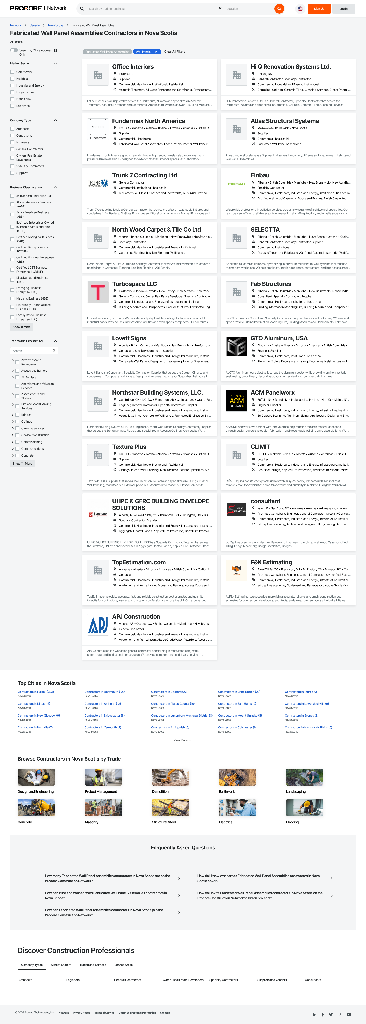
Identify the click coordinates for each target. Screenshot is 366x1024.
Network (56, 8)
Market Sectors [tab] (61, 965)
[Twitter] (331, 1015)
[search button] (279, 9)
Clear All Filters (174, 51)
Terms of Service (104, 1012)
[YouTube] (349, 1014)
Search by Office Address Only (35, 52)
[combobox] (248, 8)
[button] (12, 71)
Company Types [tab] (32, 965)
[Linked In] (314, 1015)
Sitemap (165, 1012)
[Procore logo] (26, 8)
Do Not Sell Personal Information (137, 1012)
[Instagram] (339, 1015)
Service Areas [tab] (124, 965)
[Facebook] (323, 1015)
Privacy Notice (81, 1012)
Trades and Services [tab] (93, 965)
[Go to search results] (54, 350)
